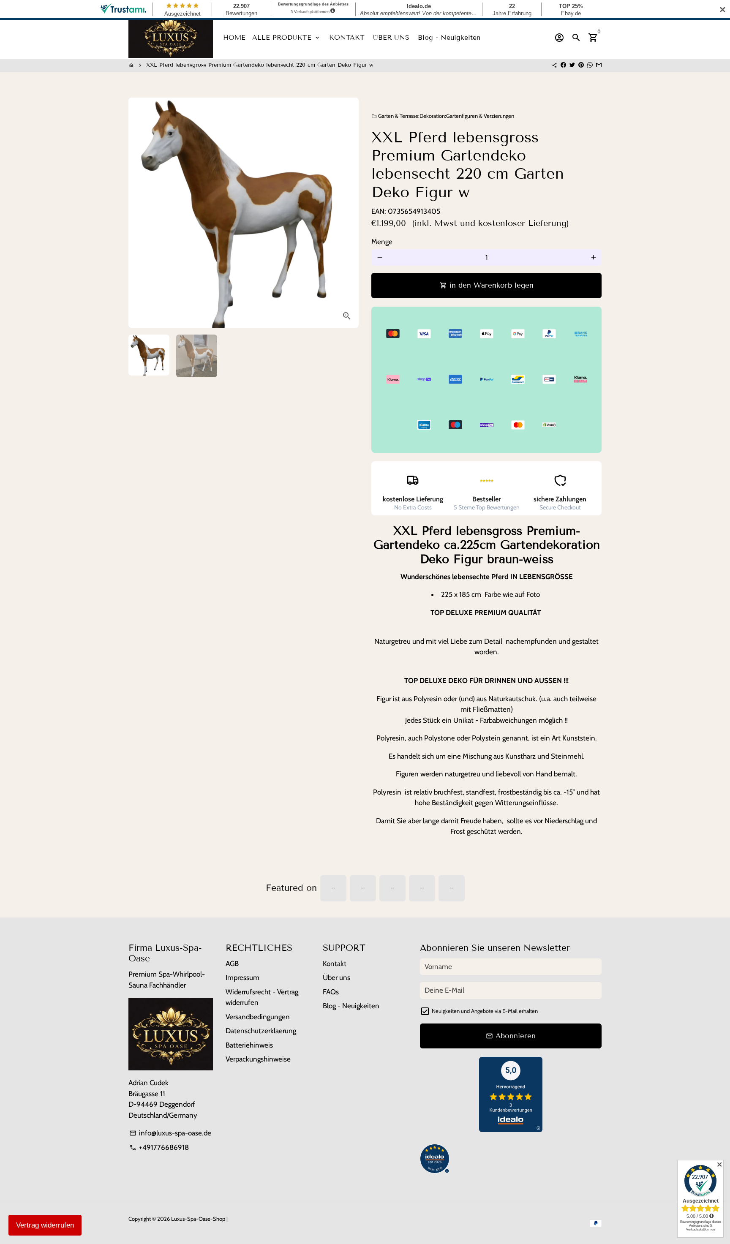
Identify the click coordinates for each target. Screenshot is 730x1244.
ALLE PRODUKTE (286, 37)
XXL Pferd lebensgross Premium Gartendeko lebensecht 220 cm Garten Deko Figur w (259, 65)
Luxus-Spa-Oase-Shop (198, 1218)
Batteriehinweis (249, 1045)
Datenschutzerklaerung (261, 1030)
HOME (234, 37)
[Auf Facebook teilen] (563, 65)
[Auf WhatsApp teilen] (590, 65)
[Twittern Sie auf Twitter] (572, 65)
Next (347, 212)
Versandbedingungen (258, 1017)
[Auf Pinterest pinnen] (581, 65)
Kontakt (334, 963)
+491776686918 (159, 1147)
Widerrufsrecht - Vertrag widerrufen (262, 997)
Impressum (242, 977)
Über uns (336, 977)
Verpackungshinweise (258, 1059)
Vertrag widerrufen (45, 1225)
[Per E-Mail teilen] (599, 65)
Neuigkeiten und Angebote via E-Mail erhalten (485, 1010)
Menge (381, 241)
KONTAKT (347, 37)
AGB (232, 963)
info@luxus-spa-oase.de (170, 1133)
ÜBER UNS (391, 37)
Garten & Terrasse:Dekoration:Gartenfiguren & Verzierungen (442, 115)
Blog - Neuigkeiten (449, 37)
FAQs (331, 992)
